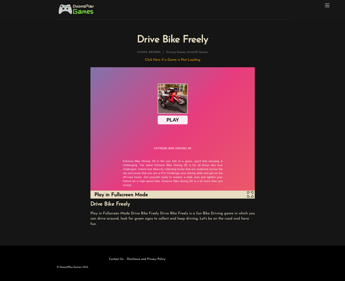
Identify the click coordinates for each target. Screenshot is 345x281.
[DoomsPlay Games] (77, 14)
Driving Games (175, 52)
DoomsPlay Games (71, 267)
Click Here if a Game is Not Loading (172, 59)
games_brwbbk (149, 52)
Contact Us (116, 259)
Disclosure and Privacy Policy (146, 259)
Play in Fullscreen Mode (121, 194)
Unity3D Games (197, 52)
